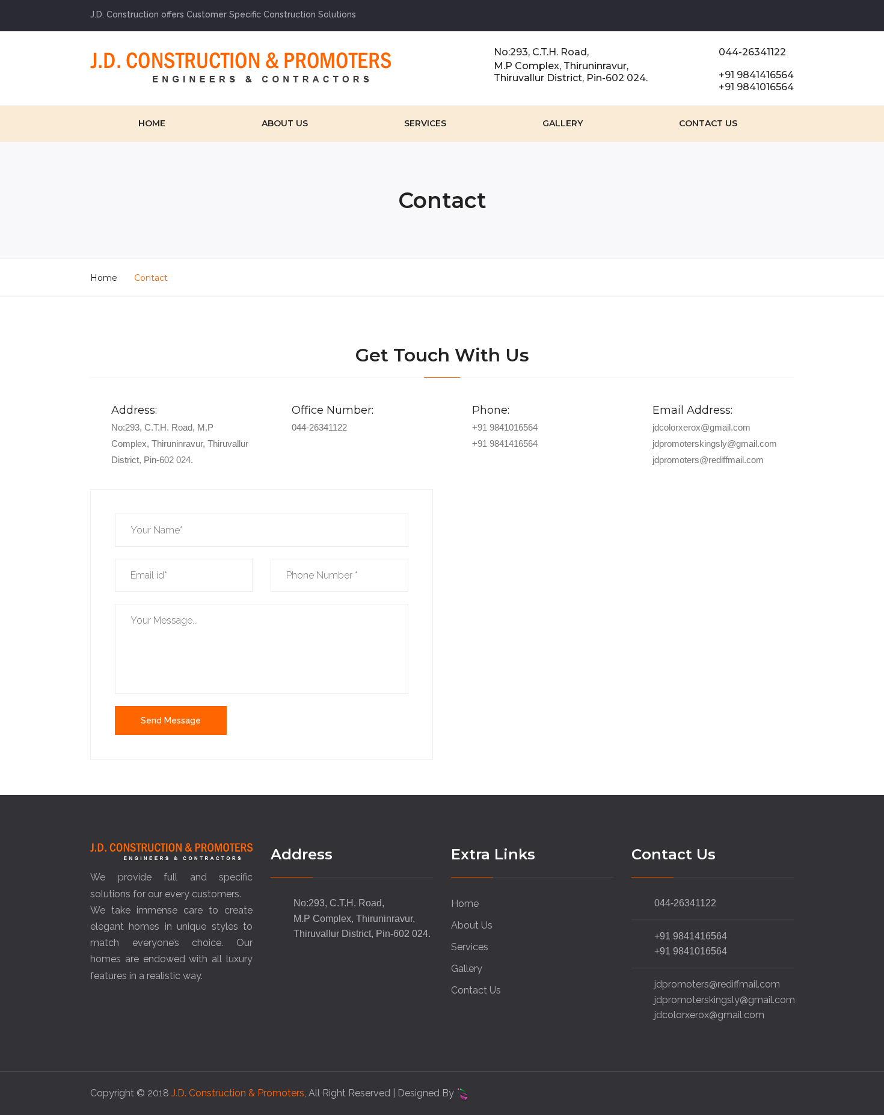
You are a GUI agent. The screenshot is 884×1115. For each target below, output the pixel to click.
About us (285, 123)
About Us (472, 925)
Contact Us (708, 123)
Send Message (171, 720)
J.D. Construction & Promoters (237, 1093)
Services (425, 123)
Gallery (562, 123)
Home (151, 123)
